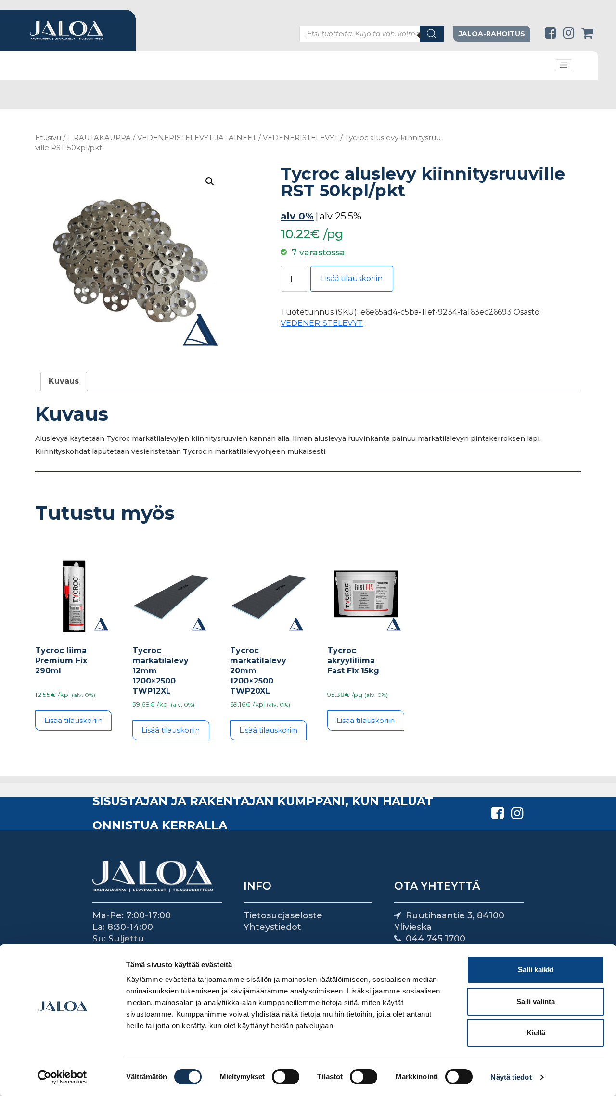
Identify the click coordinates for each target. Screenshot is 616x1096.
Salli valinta (535, 1001)
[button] (209, 181)
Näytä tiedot (510, 1077)
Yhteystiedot (272, 927)
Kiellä (535, 1033)
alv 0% (297, 216)
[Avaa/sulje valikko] (563, 65)
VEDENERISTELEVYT (300, 137)
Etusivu (48, 137)
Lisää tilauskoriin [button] (73, 720)
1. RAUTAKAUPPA (99, 137)
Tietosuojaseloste (283, 915)
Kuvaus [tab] (64, 381)
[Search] (432, 34)
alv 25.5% (340, 216)
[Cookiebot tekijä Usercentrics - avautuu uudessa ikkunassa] (62, 1077)
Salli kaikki (535, 970)
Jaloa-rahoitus (492, 33)
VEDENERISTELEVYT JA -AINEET (197, 137)
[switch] (285, 1076)
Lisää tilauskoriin (352, 278)
